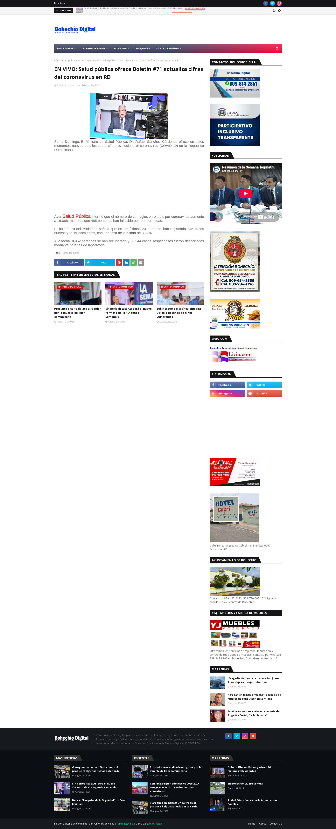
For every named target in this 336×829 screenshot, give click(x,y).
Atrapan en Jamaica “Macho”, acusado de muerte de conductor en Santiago (254, 696)
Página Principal (63, 60)
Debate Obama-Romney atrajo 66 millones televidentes (249, 769)
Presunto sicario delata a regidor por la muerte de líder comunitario (77, 313)
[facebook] (265, 3)
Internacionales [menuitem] (93, 48)
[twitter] (272, 3)
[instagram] (279, 3)
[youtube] (264, 393)
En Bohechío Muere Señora (245, 783)
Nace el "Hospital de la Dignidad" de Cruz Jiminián (99, 802)
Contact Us (276, 823)
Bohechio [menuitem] (120, 48)
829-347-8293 (154, 823)
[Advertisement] (211, 29)
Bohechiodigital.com (68, 85)
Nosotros (59, 3)
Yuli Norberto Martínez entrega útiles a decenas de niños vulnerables (179, 313)
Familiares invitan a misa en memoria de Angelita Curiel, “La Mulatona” (253, 713)
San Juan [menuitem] (142, 48)
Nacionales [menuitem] (65, 48)
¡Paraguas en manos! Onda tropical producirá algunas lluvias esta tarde (127, 10)
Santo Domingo (82, 60)
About (262, 823)
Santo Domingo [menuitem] (167, 48)
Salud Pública (76, 216)
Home (251, 823)
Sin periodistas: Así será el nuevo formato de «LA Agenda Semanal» (128, 313)
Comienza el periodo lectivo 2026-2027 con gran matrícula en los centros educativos (174, 787)
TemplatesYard (124, 823)
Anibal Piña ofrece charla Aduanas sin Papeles (252, 802)
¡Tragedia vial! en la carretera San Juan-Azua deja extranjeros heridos (253, 680)
